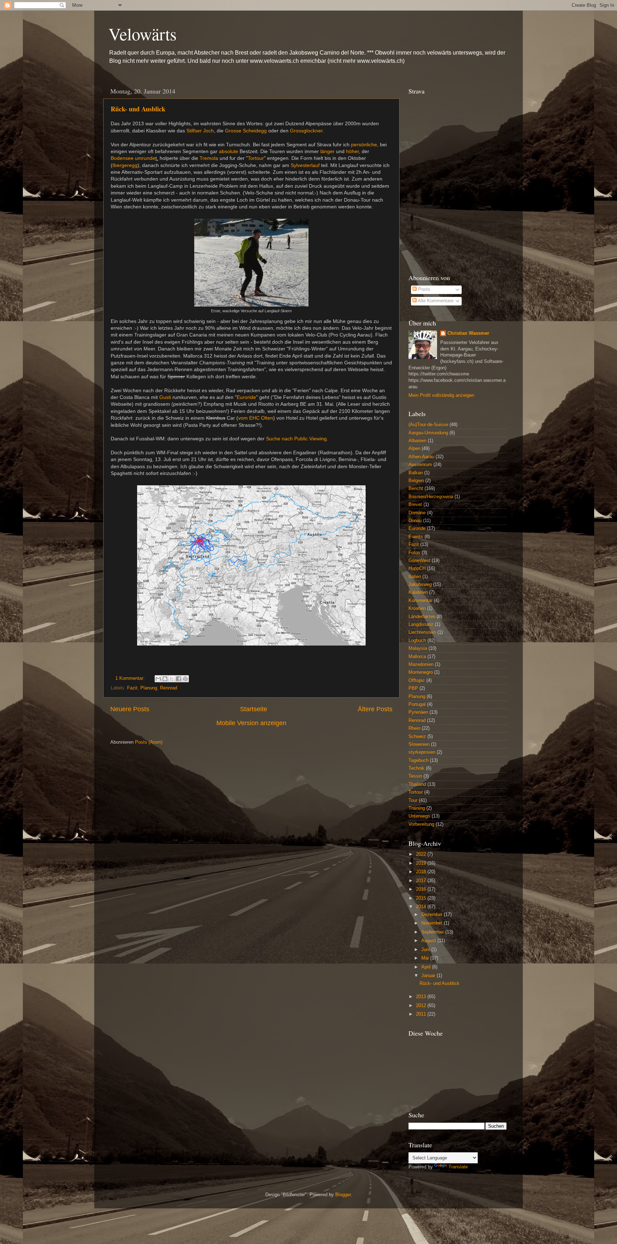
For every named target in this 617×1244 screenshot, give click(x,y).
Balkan (415, 472)
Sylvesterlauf (305, 165)
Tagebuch (418, 760)
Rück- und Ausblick (138, 108)
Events (415, 536)
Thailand (417, 784)
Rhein (414, 728)
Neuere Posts (129, 709)
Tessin (415, 776)
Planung (148, 688)
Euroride (246, 397)
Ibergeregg (124, 165)
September (433, 932)
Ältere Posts (375, 709)
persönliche (364, 144)
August (429, 940)
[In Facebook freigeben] (178, 678)
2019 (421, 863)
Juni (426, 949)
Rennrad (168, 688)
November (432, 923)
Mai (425, 958)
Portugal (417, 704)
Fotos (414, 552)
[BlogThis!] (165, 678)
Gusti (165, 397)
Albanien (417, 440)
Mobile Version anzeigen (251, 723)
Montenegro (420, 672)
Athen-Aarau (421, 456)
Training (416, 808)
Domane (417, 512)
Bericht (415, 488)
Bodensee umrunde (133, 158)
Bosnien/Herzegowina (430, 496)
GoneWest (419, 560)
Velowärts (143, 33)
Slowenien (419, 744)
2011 (421, 1014)
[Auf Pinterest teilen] (185, 678)
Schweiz (417, 736)
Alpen (414, 448)
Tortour (256, 158)
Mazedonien (420, 664)
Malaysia (417, 648)
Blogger (343, 1194)
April (426, 967)
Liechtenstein (422, 632)
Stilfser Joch (200, 130)
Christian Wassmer (468, 333)
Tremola (209, 158)
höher (352, 151)
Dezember (432, 914)
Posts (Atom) (148, 742)
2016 (421, 889)
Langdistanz (420, 624)
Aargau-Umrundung (428, 432)
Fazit (132, 688)
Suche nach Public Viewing (296, 438)
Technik (416, 768)
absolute (228, 151)
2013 (421, 996)
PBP (413, 688)
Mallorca (417, 656)
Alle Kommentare (435, 300)
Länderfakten (421, 616)
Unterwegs (419, 816)
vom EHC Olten (255, 418)
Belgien (416, 480)
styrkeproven (421, 752)
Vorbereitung (421, 824)
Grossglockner (306, 130)
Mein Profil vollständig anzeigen (441, 395)
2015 (421, 898)
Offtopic (416, 680)
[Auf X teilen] (171, 678)
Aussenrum (420, 464)
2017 (421, 880)
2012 (421, 1005)
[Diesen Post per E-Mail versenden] (158, 678)
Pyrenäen (418, 712)
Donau (415, 520)
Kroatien (417, 608)
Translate (458, 1166)
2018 (421, 871)
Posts (423, 289)
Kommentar (420, 600)
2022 (421, 854)
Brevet (415, 504)
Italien (414, 576)
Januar (429, 975)
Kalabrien (418, 592)
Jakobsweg (420, 584)
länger (327, 151)
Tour (412, 800)
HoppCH (417, 568)
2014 (421, 906)
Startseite (253, 709)
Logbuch (417, 640)
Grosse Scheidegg (246, 130)
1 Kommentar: (130, 678)
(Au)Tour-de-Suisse (428, 424)
